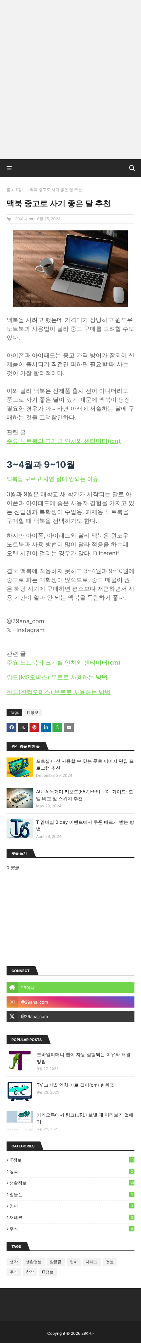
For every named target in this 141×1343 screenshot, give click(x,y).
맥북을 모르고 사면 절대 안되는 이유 (52, 479)
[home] (70, 987)
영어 (71, 1205)
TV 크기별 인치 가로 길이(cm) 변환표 (75, 1085)
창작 (30, 1271)
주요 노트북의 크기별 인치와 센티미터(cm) (64, 440)
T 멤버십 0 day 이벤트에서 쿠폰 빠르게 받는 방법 (85, 825)
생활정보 (72, 1182)
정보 (110, 1261)
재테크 (71, 1217)
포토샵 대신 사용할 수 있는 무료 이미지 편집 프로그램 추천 (85, 764)
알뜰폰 (71, 1194)
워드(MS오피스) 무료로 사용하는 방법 (57, 677)
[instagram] (70, 1002)
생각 (71, 1171)
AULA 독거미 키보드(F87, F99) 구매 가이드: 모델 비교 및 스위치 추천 (84, 795)
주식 (71, 1228)
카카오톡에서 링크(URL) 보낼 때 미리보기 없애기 (85, 1118)
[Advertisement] (70, 82)
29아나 (21, 218)
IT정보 (20, 189)
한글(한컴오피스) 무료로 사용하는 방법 (59, 692)
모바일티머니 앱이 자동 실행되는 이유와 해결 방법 (84, 1058)
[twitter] (70, 1016)
